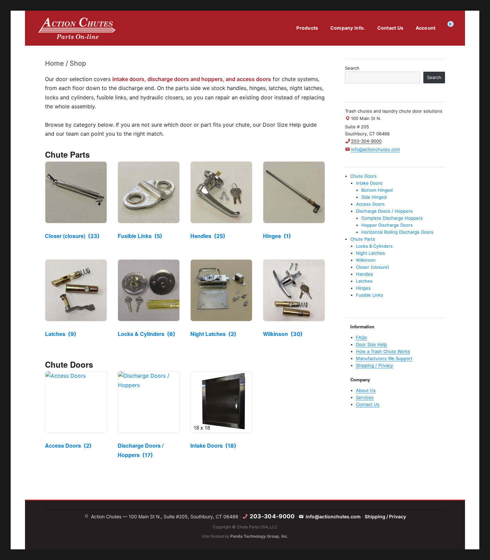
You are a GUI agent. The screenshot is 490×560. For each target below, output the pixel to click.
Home (54, 63)
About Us (366, 390)
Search (352, 68)
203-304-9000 (366, 141)
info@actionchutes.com (333, 516)
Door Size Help (371, 344)
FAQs (361, 337)
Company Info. (347, 28)
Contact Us (390, 28)
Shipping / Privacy (374, 365)
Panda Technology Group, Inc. (259, 536)
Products (307, 28)
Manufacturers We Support (384, 358)
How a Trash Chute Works (383, 351)
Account (426, 28)
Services (365, 397)
